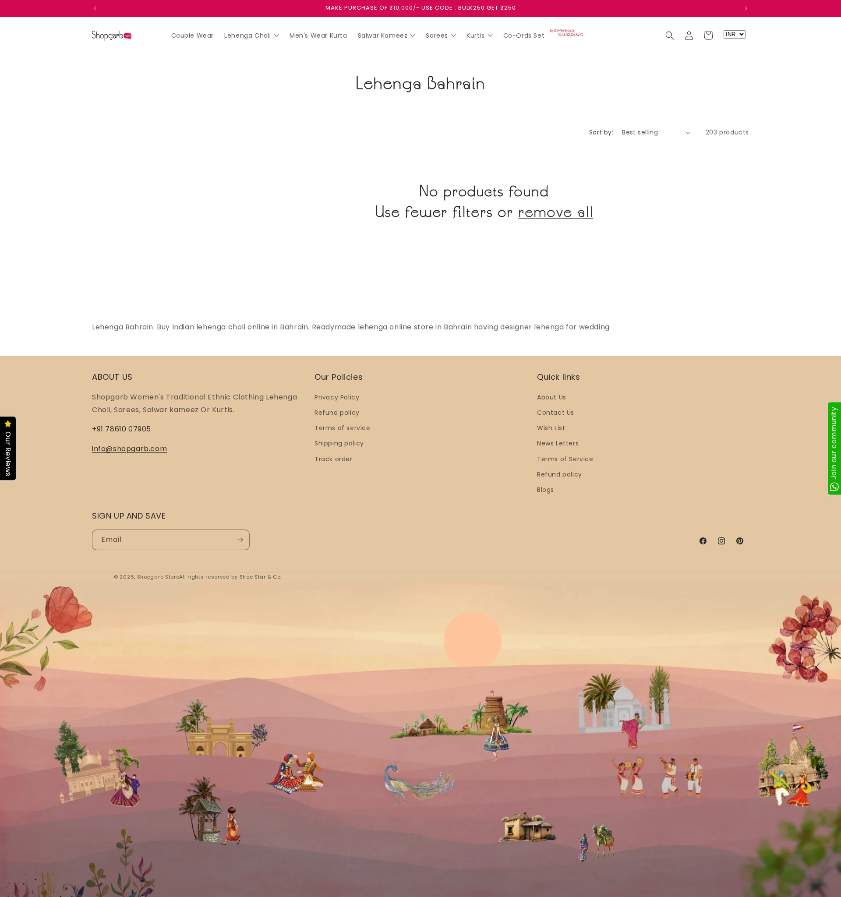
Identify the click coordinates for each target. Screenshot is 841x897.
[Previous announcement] (95, 8)
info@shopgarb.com (129, 449)
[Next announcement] (746, 8)
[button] (669, 35)
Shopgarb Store (158, 576)
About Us (551, 397)
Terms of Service (565, 459)
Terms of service (342, 428)
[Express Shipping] (567, 32)
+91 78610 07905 (121, 429)
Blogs (545, 489)
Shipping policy (339, 443)
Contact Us (555, 412)
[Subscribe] (239, 540)
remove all (555, 211)
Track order (333, 459)
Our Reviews (8, 454)
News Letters (558, 443)
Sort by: (601, 132)
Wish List (551, 428)
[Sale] (155, 33)
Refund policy (337, 412)
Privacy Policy (336, 397)
